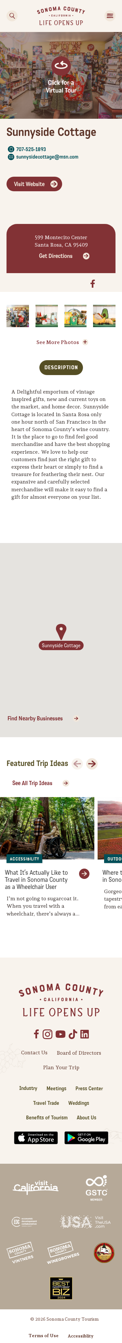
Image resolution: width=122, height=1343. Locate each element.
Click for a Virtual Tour (61, 86)
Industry (28, 1088)
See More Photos (57, 342)
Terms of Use (44, 1335)
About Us (86, 1118)
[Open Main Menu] (109, 15)
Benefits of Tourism (47, 1118)
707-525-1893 (31, 149)
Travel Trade (46, 1103)
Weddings (78, 1103)
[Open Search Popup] (12, 15)
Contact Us (34, 1052)
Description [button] (61, 367)
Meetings (56, 1088)
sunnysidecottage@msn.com (47, 157)
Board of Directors (79, 1053)
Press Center (89, 1088)
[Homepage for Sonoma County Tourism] (61, 15)
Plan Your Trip (61, 1067)
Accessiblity (80, 1335)
